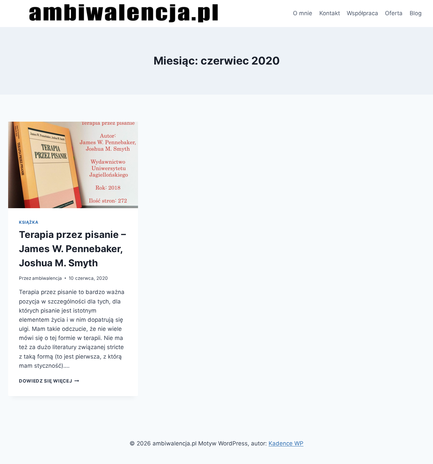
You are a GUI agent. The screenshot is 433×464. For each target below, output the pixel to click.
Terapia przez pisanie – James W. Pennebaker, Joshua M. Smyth (72, 249)
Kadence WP (286, 443)
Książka (28, 222)
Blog (415, 13)
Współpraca (362, 13)
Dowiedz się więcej (49, 381)
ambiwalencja (47, 278)
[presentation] (73, 165)
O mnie (302, 13)
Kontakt (329, 13)
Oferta (394, 13)
